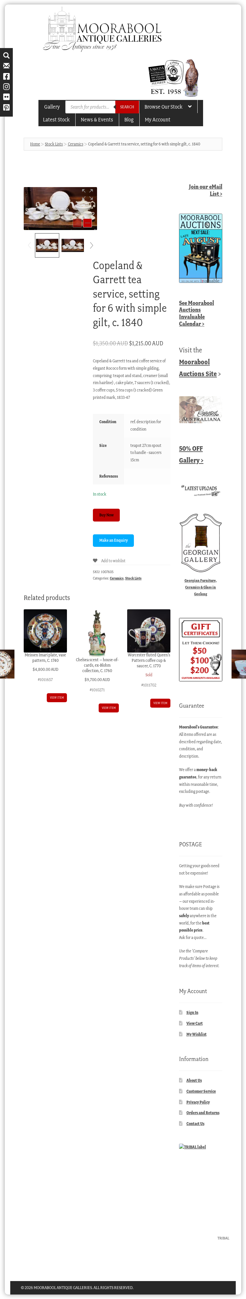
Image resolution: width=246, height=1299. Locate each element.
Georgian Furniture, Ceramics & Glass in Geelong (200, 587)
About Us (194, 1080)
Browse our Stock (163, 106)
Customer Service (201, 1091)
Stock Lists (54, 144)
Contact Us (195, 1123)
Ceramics (75, 144)
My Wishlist (196, 1034)
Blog (129, 119)
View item (57, 697)
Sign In (192, 1012)
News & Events (97, 119)
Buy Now (106, 515)
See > (196, 313)
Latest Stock (56, 119)
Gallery (52, 106)
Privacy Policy (198, 1102)
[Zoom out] (77, 222)
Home (35, 144)
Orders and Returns (202, 1112)
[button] (87, 194)
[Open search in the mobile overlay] (102, 107)
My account (157, 119)
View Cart (194, 1023)
